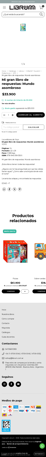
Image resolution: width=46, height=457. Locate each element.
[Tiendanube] (9, 448)
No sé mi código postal (9, 132)
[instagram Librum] (4, 384)
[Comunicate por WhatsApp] (42, 446)
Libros (21, 71)
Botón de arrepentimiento (17, 444)
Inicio (4, 71)
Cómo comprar (8, 319)
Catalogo (12, 71)
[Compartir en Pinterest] (19, 190)
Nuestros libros (8, 314)
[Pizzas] (25, 291)
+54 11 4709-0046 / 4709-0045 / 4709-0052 (23, 354)
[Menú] (4, 7)
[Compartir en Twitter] (15, 190)
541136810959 (11, 349)
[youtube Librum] (18, 384)
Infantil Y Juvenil (33, 71)
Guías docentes (8, 337)
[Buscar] (41, 14)
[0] (41, 8)
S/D (14, 73)
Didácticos (6, 73)
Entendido (39, 454)
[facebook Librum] (11, 384)
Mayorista (6, 328)
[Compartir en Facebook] (10, 190)
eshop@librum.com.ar (14, 358)
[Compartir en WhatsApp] (4, 189)
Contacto (5, 323)
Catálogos (6, 332)
